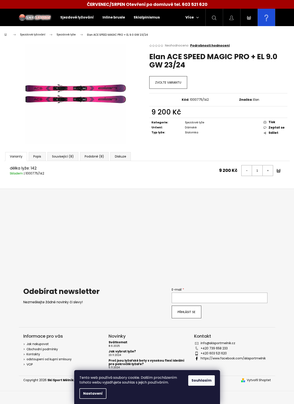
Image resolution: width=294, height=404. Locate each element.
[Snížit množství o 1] (247, 170)
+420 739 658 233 (214, 348)
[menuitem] (77, 17)
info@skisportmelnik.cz (218, 343)
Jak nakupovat (38, 344)
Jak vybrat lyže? (122, 351)
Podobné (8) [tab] (94, 156)
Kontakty (33, 354)
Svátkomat (118, 342)
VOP (30, 364)
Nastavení (93, 393)
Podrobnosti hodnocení (210, 46)
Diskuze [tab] (120, 156)
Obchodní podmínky (42, 349)
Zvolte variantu (168, 82)
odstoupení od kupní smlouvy (49, 359)
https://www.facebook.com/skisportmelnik (233, 358)
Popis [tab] (37, 156)
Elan (256, 99)
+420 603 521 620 (214, 353)
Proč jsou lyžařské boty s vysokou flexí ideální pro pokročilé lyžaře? (146, 362)
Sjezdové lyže (194, 122)
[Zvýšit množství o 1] (267, 170)
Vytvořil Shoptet (259, 380)
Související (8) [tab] (63, 156)
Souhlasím (202, 380)
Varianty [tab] (16, 156)
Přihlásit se (186, 312)
